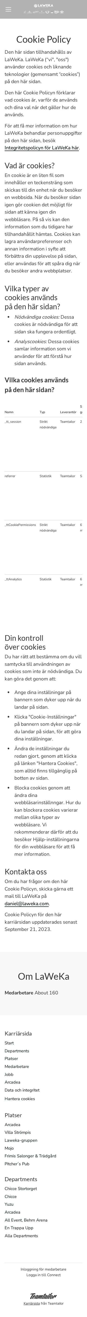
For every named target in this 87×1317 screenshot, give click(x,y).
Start (9, 1043)
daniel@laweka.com (27, 903)
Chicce (11, 1196)
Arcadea (12, 1082)
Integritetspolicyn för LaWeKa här (42, 147)
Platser (11, 1058)
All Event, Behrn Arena (26, 1220)
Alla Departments (21, 1236)
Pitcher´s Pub (17, 1164)
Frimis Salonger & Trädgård (30, 1156)
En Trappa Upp (19, 1228)
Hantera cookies (20, 1099)
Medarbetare (17, 1066)
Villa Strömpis (18, 1132)
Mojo (9, 1148)
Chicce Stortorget (21, 1188)
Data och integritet (22, 1090)
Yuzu (9, 1204)
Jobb (9, 1074)
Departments (17, 1051)
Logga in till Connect (43, 1275)
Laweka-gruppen (21, 1140)
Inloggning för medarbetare (43, 1269)
